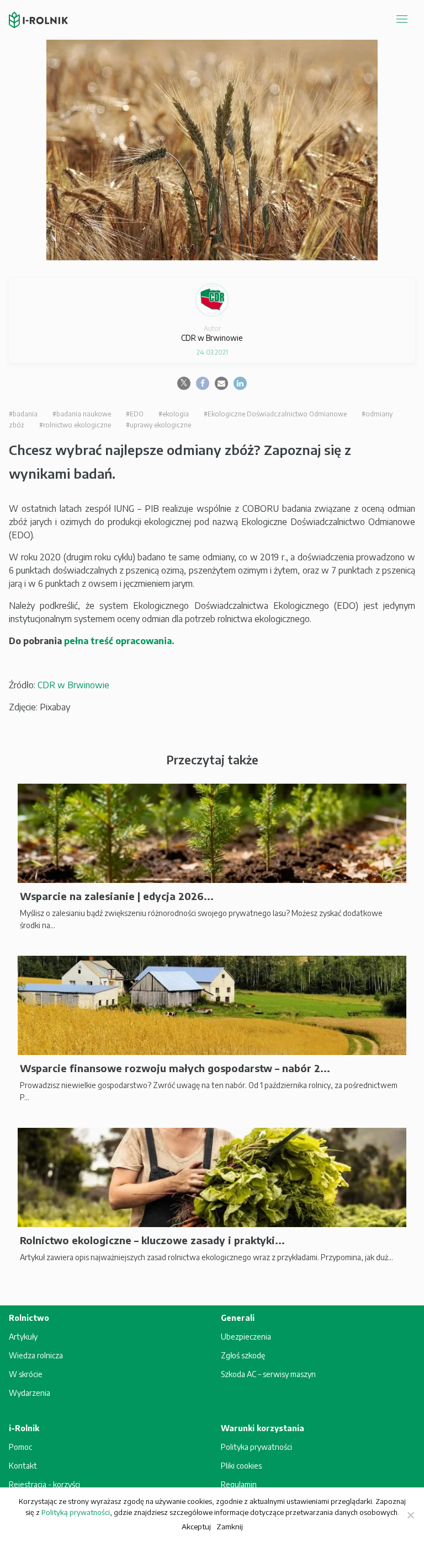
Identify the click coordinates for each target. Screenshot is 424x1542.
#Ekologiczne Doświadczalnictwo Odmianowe (275, 414)
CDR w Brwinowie (73, 684)
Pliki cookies (241, 1465)
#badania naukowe (81, 414)
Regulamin (239, 1484)
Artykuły (23, 1336)
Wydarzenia (29, 1393)
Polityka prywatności (256, 1447)
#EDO (135, 414)
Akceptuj (196, 1526)
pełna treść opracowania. (119, 640)
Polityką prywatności (75, 1512)
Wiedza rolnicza (36, 1355)
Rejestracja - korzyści (44, 1484)
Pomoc (20, 1447)
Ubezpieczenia (246, 1336)
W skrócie (26, 1374)
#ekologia (173, 414)
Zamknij (229, 1526)
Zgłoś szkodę (243, 1355)
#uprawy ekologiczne (158, 425)
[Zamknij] (410, 1514)
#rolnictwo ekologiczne (75, 425)
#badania (23, 414)
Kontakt (23, 1465)
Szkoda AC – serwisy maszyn (268, 1374)
